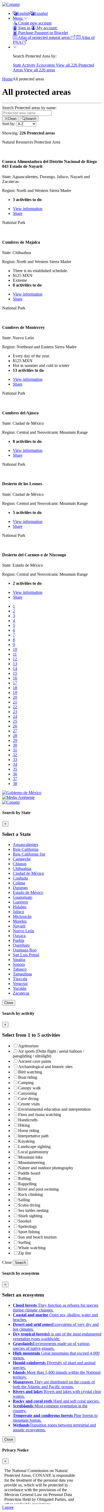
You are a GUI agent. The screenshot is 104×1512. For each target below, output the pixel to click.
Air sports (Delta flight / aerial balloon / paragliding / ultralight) (48, 1053)
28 (15, 735)
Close (8, 1003)
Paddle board (29, 1173)
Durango (20, 887)
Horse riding (28, 1130)
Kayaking (26, 1141)
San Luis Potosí (26, 955)
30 (15, 745)
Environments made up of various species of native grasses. (51, 1346)
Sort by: (8, 123)
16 (15, 678)
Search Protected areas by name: (29, 107)
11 (15, 654)
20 (15, 697)
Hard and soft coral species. (56, 1401)
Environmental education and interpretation (54, 1109)
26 (15, 726)
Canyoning (27, 1093)
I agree (8, 1507)
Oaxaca (19, 935)
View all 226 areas (39, 70)
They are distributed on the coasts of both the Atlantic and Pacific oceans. (54, 1384)
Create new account (34, 23)
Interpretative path (33, 1136)
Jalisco (18, 911)
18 (15, 687)
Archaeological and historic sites (45, 1066)
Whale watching (32, 1247)
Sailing (24, 1200)
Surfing (24, 1242)
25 (15, 721)
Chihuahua (22, 868)
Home (7, 79)
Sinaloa (19, 959)
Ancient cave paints (34, 1061)
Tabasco (20, 969)
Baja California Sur (29, 854)
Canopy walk (29, 1088)
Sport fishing (29, 1231)
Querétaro (21, 945)
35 (15, 769)
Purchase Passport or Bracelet (42, 32)
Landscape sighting (34, 1146)
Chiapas (19, 863)
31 (15, 750)
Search (20, 1263)
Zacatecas (21, 993)
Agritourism (28, 1046)
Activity (29, 65)
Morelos (20, 921)
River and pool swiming (38, 1189)
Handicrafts (28, 1120)
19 (15, 692)
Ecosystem (46, 65)
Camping (26, 1082)
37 (15, 779)
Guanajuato (22, 897)
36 (15, 774)
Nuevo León (23, 931)
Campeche (22, 859)
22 (15, 707)
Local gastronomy (33, 1152)
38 (15, 783)
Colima (19, 883)
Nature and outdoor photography (45, 1168)
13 (15, 663)
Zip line (24, 1253)
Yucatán (19, 988)
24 (15, 716)
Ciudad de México (28, 873)
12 (15, 659)
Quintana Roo (25, 950)
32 (15, 755)
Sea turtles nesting (33, 1210)
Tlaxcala (20, 978)
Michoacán (22, 916)
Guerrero (20, 902)
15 (15, 673)
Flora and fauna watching (39, 1114)
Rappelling (27, 1184)
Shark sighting (30, 1215)
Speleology (27, 1226)
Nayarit (19, 926)
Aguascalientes (25, 844)
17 (15, 683)
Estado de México (28, 892)
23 (15, 711)
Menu (18, 18)
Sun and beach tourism (37, 1237)
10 (15, 649)
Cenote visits (29, 1104)
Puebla (18, 940)
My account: (46, 28)
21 (15, 702)
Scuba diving (29, 1205)
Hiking (24, 1125)
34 (15, 764)
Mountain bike (30, 1157)
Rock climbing (30, 1194)
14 (15, 668)
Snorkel (24, 1221)
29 (15, 740)
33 (15, 759)
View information (27, 208)
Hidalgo (19, 907)
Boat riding (27, 1077)
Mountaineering (31, 1162)
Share (17, 213)
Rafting (24, 1178)
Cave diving (28, 1098)
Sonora (19, 964)
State (17, 65)
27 (15, 731)
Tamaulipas (22, 974)
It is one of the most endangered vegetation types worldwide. (57, 1336)
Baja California (25, 849)
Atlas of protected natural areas (44, 37)
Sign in (24, 28)
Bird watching (30, 1072)
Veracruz (20, 983)
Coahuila (20, 878)
